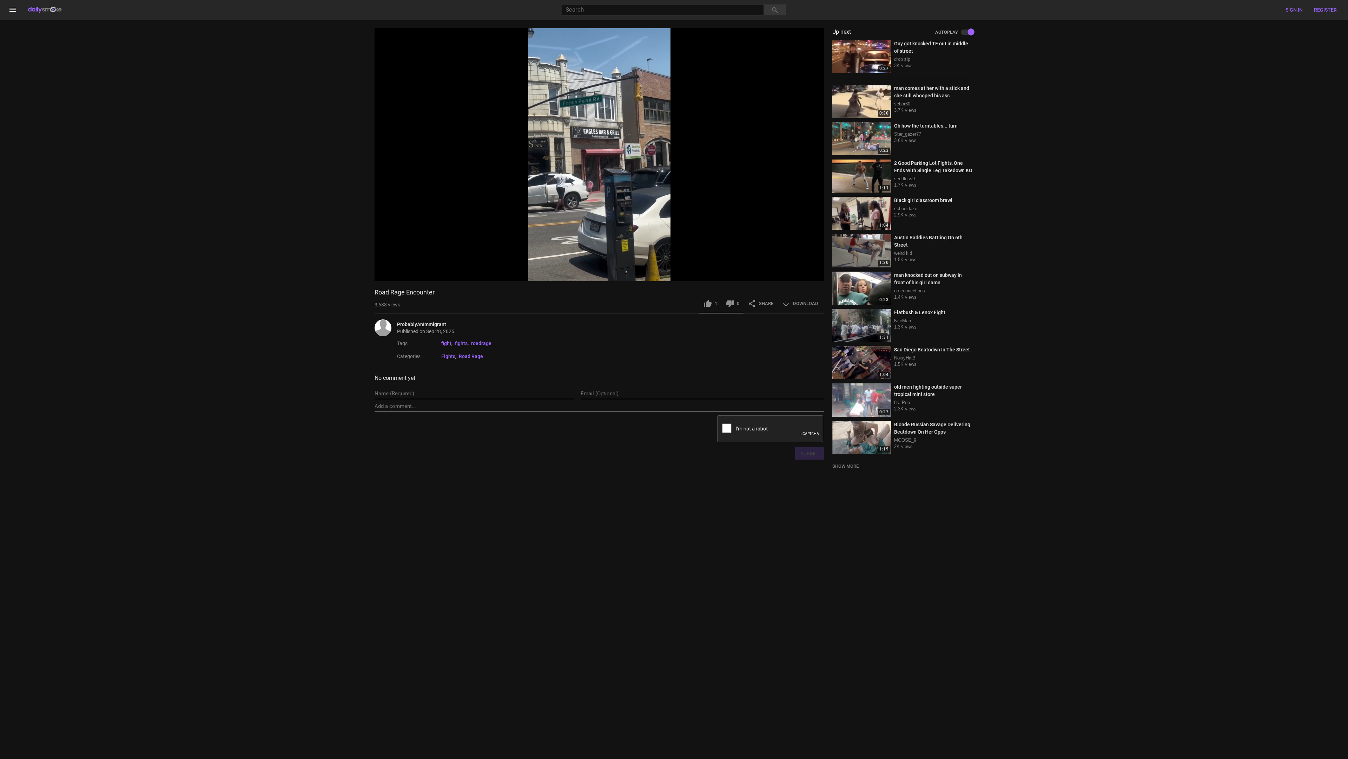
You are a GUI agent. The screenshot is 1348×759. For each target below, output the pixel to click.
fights (461, 343)
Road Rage (471, 356)
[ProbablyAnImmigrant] (386, 327)
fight (446, 343)
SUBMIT (809, 453)
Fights (448, 356)
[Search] (775, 10)
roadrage (481, 343)
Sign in (1294, 10)
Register (1325, 10)
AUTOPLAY (946, 32)
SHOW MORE (845, 466)
